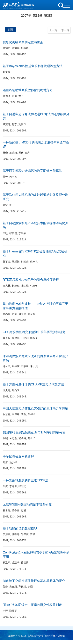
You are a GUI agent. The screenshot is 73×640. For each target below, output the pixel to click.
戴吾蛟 (6, 338)
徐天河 (6, 390)
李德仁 (6, 48)
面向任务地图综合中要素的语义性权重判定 (32, 604)
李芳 (5, 610)
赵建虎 (15, 285)
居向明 (15, 390)
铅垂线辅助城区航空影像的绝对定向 (28, 90)
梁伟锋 (15, 414)
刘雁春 (25, 366)
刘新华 (22, 124)
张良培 (13, 233)
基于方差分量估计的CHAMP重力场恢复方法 (33, 384)
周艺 (21, 152)
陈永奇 (34, 338)
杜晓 (5, 152)
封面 (10, 29)
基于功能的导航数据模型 (20, 528)
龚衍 (5, 205)
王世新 (13, 152)
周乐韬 (15, 261)
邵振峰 (25, 48)
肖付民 (6, 366)
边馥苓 (13, 610)
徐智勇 (25, 562)
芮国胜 (13, 176)
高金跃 (31, 314)
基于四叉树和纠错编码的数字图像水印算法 (32, 170)
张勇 (14, 96)
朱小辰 (34, 366)
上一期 (53, 30)
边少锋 (22, 314)
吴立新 (13, 586)
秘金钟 (22, 438)
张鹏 (5, 438)
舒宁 (14, 124)
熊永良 (34, 261)
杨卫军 (6, 562)
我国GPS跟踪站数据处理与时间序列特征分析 (34, 432)
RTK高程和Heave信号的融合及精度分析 (31, 279)
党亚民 (31, 438)
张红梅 (25, 285)
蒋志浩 (13, 438)
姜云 (5, 586)
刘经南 (25, 261)
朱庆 (5, 486)
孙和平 (31, 414)
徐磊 (30, 586)
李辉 (23, 414)
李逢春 (13, 486)
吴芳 (5, 176)
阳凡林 (6, 285)
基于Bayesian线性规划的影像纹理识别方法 (32, 66)
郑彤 (5, 462)
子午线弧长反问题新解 (18, 456)
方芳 (21, 96)
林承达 (6, 510)
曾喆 (32, 534)
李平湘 (22, 233)
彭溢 (23, 510)
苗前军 (15, 48)
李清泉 (6, 534)
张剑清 (6, 96)
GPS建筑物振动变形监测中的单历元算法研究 (34, 332)
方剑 (14, 314)
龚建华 (15, 562)
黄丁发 (6, 261)
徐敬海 (15, 534)
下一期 (65, 30)
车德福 (22, 586)
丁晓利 (25, 338)
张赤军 (6, 314)
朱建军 (15, 338)
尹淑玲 (6, 124)
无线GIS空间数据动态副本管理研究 (27, 504)
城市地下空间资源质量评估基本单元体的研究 (34, 580)
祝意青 (6, 414)
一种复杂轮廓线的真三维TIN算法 (25, 480)
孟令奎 (15, 510)
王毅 (5, 233)
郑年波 (25, 534)
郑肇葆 (6, 72)
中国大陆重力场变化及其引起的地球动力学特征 (35, 408)
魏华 (27, 152)
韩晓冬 (34, 285)
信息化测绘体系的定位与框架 (23, 42)
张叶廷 (22, 486)
